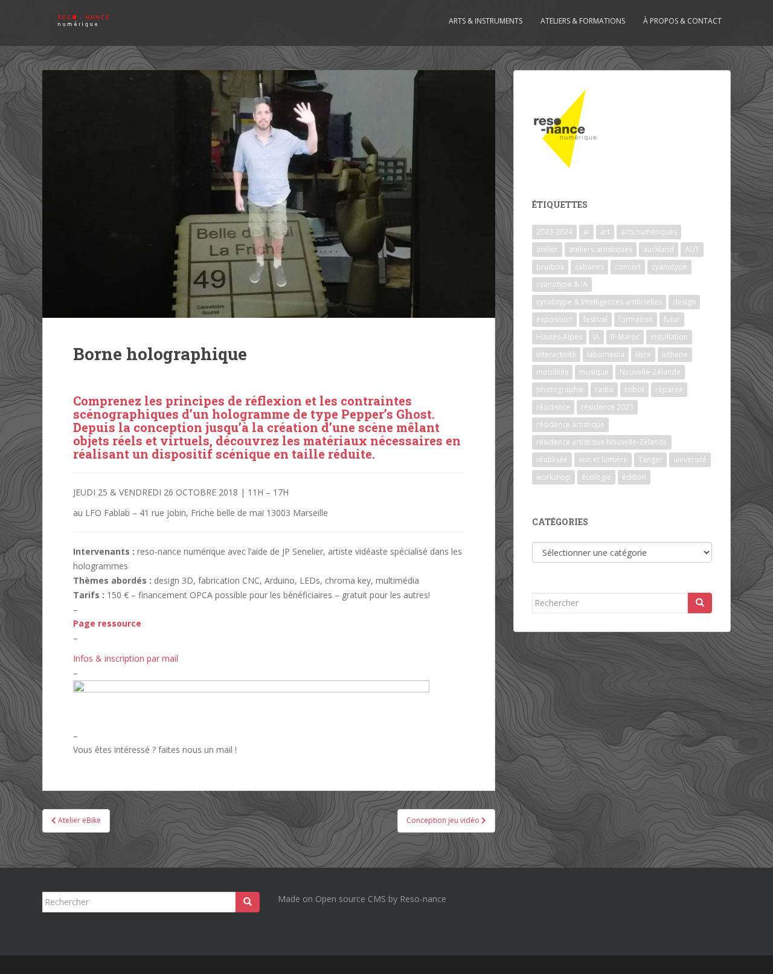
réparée (669, 389)
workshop (553, 477)
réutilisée (552, 459)
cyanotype (669, 267)
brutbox (550, 267)
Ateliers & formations (582, 21)
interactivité (556, 354)
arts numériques (649, 232)
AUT (692, 249)
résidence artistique (570, 424)
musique (594, 372)
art (605, 232)
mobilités (552, 372)
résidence (553, 407)
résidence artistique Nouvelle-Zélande (601, 442)
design (684, 302)
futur (672, 319)
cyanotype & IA (562, 284)
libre (643, 354)
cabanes (589, 267)
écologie (596, 477)
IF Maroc (625, 337)
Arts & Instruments (485, 21)
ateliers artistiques (600, 249)
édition (634, 477)
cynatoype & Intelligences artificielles (599, 302)
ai (586, 232)
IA (596, 337)
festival (595, 319)
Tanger (650, 459)
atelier (547, 249)
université (690, 459)
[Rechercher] (700, 603)
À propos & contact (682, 21)
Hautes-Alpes (559, 337)
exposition (554, 319)
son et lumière (603, 459)
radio (604, 389)
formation (635, 319)
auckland (658, 249)
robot (634, 389)
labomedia (605, 354)
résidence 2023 (607, 407)
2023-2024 (554, 232)
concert (628, 267)
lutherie (675, 354)
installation (669, 337)
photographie (560, 389)
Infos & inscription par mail (125, 658)
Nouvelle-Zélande (650, 372)
